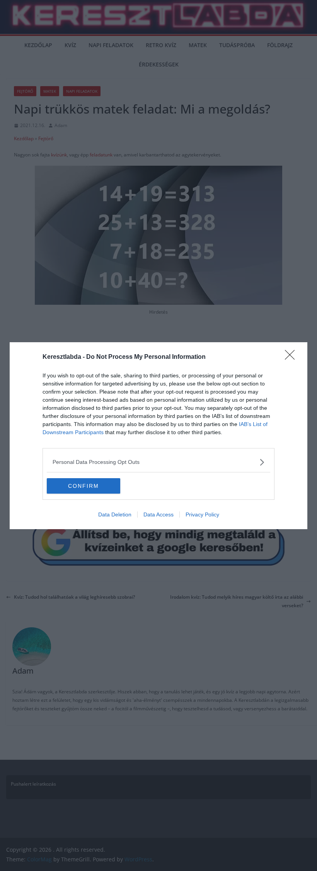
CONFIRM (83, 486)
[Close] (292, 357)
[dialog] (158, 435)
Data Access (158, 514)
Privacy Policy (202, 514)
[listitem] (158, 462)
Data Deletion (114, 514)
